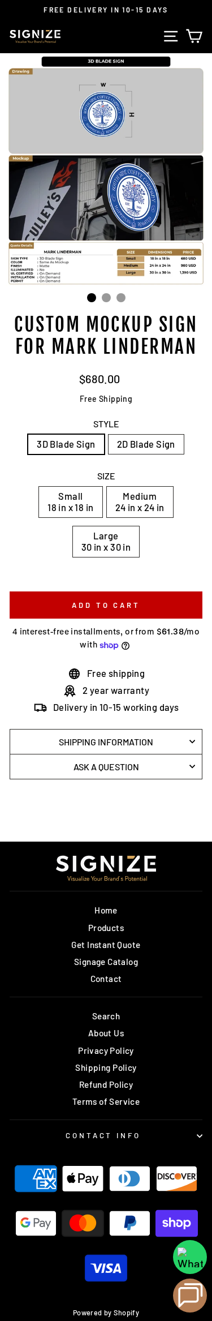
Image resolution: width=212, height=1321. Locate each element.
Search (106, 1016)
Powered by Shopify (106, 1312)
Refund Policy (106, 1084)
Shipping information (106, 741)
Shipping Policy (105, 1067)
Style (106, 423)
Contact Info (103, 1135)
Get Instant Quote (105, 945)
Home (106, 910)
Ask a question (106, 766)
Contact (106, 978)
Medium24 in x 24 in (140, 501)
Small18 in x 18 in (70, 501)
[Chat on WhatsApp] (190, 1257)
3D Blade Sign (66, 443)
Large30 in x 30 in (106, 541)
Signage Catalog (106, 962)
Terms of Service (106, 1101)
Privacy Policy (106, 1050)
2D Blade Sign (146, 443)
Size (106, 475)
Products (106, 928)
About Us (106, 1033)
